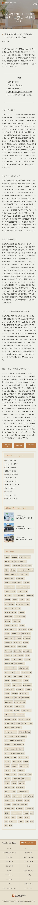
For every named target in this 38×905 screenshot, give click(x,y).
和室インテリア (26, 634)
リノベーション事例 (19, 617)
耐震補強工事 (22, 774)
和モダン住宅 (22, 629)
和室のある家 (8, 655)
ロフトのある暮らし (17, 659)
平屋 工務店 (24, 574)
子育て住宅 (8, 685)
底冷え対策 (8, 796)
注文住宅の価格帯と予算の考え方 (20, 92)
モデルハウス (12, 821)
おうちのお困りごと (20, 561)
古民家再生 (22, 612)
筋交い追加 (8, 779)
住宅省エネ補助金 (10, 467)
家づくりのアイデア (10, 646)
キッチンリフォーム (10, 591)
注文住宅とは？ (13, 82)
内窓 (6, 825)
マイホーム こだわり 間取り (13, 582)
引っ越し (13, 570)
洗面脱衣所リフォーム (10, 719)
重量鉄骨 (15, 599)
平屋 (6, 821)
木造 (27, 821)
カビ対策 (17, 723)
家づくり (7, 693)
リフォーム (27, 557)
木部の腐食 (19, 800)
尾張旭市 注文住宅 (11, 474)
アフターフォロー (23, 757)
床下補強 (7, 681)
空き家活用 (8, 621)
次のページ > (31, 445)
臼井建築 (16, 710)
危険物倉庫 (8, 599)
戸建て (6, 570)
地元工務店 (15, 693)
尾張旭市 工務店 (10, 471)
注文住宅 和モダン (11, 481)
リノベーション (9, 561)
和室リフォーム (26, 779)
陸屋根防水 (24, 804)
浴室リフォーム (9, 715)
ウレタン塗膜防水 (9, 808)
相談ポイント (19, 689)
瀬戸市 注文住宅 (9, 604)
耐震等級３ (8, 565)
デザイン (20, 817)
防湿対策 (14, 783)
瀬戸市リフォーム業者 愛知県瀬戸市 (14, 744)
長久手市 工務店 (10, 495)
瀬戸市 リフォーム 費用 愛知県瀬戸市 (14, 740)
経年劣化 (30, 796)
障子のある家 (26, 638)
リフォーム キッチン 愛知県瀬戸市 (14, 749)
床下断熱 (7, 783)
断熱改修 (27, 800)
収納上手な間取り (9, 578)
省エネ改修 (8, 492)
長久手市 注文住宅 (11, 498)
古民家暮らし (16, 621)
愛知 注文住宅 (26, 698)
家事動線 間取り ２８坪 (12, 574)
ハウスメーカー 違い (19, 702)
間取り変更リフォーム (24, 719)
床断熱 (30, 774)
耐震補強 (7, 766)
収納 (10, 825)
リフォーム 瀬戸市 (11, 464)
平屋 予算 (26, 582)
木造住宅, (27, 676)
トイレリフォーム (22, 591)
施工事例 (7, 557)
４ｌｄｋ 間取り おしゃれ (25, 570)
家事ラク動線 (17, 651)
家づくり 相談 (8, 706)
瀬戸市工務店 (16, 779)
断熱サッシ (8, 770)
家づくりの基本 (17, 685)
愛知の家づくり (24, 693)
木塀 (24, 796)
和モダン (21, 821)
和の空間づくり (16, 634)
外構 (14, 770)
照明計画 (25, 642)
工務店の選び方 (27, 685)
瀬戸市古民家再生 (9, 787)
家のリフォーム (20, 578)
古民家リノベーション (10, 774)
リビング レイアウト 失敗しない (13, 727)
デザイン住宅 (8, 651)
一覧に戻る (19, 445)
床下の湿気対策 (20, 787)
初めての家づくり (9, 689)
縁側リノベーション (10, 791)
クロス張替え (8, 595)
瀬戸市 (24, 565)
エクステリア (21, 770)
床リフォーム (8, 676)
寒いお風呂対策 (9, 723)
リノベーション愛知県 (10, 668)
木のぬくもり (17, 642)
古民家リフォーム (26, 672)
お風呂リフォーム (26, 710)
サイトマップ (28, 888)
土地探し (22, 599)
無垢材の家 (27, 659)
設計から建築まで (14, 88)
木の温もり (18, 638)
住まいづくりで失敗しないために (20, 95)
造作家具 (7, 659)
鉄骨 (31, 821)
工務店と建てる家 (23, 668)
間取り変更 (15, 766)
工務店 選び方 (8, 702)
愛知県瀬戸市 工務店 (24, 732)
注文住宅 (7, 817)
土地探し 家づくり (19, 706)
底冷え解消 (22, 783)
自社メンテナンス (9, 800)
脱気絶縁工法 (19, 808)
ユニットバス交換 (20, 715)
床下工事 (25, 762)
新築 (20, 557)
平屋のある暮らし (20, 663)
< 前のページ (7, 445)
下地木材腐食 (29, 808)
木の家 (27, 655)
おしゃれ (27, 817)
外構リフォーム (17, 796)
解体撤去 (7, 813)
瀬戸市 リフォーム (27, 723)
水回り (13, 817)
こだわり (7, 634)
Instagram (14, 557)
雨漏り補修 (16, 804)
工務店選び (29, 689)
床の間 (30, 629)
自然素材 (22, 625)
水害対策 (25, 813)
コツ (28, 599)
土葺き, (17, 672)
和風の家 (17, 698)
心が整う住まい (9, 638)
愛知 (31, 813)
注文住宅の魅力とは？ (16, 85)
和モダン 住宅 (8, 710)
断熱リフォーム (18, 676)
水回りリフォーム (10, 478)
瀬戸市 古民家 (8, 617)
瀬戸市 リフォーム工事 (22, 604)
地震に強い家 (16, 565)
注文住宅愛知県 (9, 663)
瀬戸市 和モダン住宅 (10, 612)
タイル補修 (8, 762)
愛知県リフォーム (16, 681)
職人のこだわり (17, 762)
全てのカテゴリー (10, 460)
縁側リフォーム (24, 766)
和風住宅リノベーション (11, 625)
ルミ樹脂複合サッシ (23, 791)
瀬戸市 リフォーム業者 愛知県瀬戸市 (14, 753)
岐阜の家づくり (9, 698)
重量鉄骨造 (30, 595)
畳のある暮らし (27, 651)
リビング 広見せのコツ (11, 732)
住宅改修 (25, 681)
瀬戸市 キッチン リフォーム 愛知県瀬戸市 (16, 736)
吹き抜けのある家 (18, 655)
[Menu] (35, 3)
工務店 (30, 565)
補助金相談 (8, 804)
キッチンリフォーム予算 (22, 587)
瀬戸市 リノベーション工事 (12, 608)
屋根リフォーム (9, 672)
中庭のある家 (8, 642)
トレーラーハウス (16, 813)
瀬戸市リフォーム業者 (12, 485)
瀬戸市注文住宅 (10, 488)
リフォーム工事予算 (19, 595)
